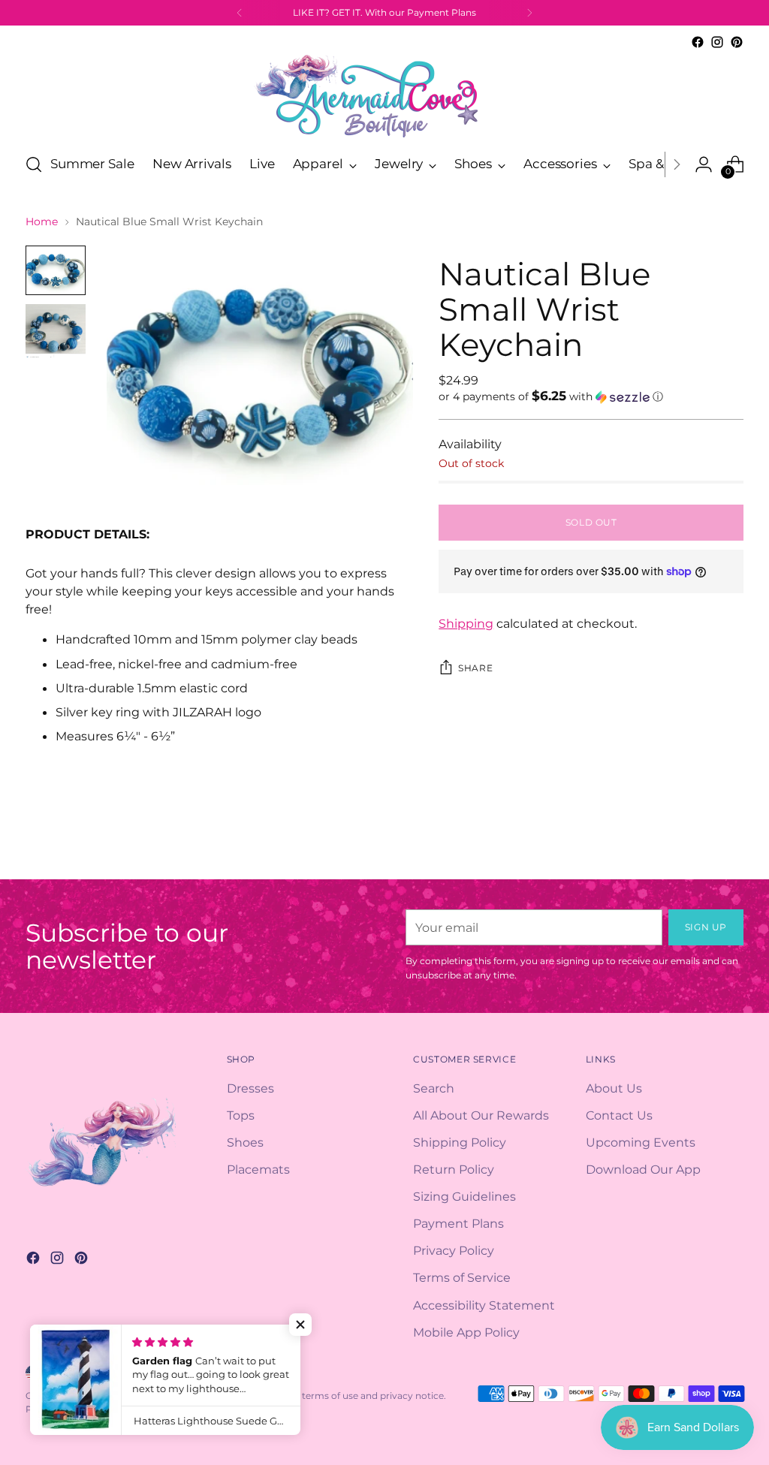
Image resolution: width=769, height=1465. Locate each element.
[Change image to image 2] (56, 330)
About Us (614, 1088)
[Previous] (239, 13)
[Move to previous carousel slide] (696, 851)
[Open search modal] (34, 164)
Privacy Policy (453, 1250)
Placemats (258, 1169)
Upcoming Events (640, 1142)
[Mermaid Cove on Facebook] (697, 42)
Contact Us (619, 1115)
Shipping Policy (459, 1142)
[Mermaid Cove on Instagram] (717, 42)
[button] (591, 396)
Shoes (245, 1142)
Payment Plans (458, 1223)
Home (42, 221)
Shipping (466, 623)
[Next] (529, 13)
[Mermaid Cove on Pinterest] (736, 42)
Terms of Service (462, 1277)
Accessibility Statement (484, 1305)
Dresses (250, 1088)
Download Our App (643, 1169)
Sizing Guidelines (464, 1196)
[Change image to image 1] (56, 270)
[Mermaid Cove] (384, 96)
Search (433, 1088)
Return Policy (453, 1169)
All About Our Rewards (481, 1115)
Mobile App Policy (466, 1332)
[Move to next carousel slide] (730, 851)
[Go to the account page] (704, 164)
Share (475, 668)
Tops (241, 1115)
